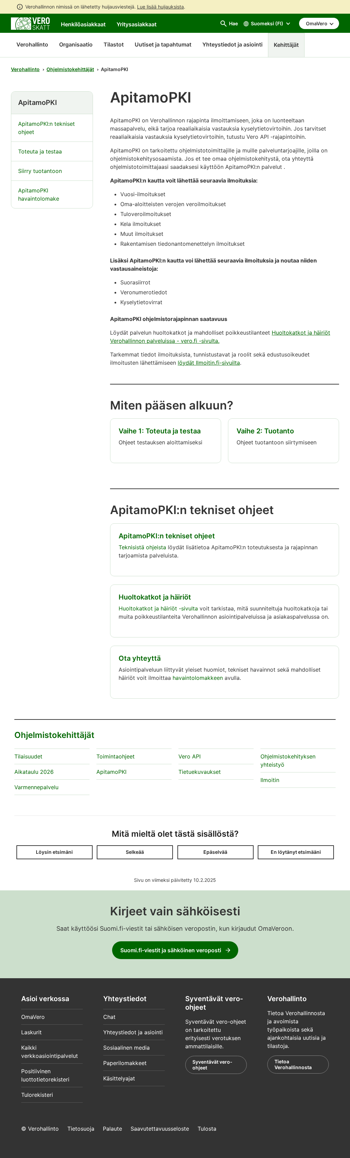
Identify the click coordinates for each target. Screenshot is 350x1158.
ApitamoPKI (111, 771)
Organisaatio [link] (76, 44)
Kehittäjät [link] (286, 44)
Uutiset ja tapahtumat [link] (163, 44)
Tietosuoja (80, 1128)
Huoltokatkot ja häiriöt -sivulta (158, 608)
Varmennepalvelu (36, 787)
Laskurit (31, 1032)
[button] (54, 852)
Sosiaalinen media (126, 1047)
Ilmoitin (269, 780)
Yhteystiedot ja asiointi (133, 1032)
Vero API (189, 756)
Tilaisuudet (28, 756)
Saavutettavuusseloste (160, 1128)
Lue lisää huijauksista (160, 7)
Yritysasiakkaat (137, 24)
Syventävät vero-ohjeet (212, 1065)
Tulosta (207, 1128)
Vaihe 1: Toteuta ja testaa (160, 431)
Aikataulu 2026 (34, 771)
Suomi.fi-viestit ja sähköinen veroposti (170, 950)
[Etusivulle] (30, 22)
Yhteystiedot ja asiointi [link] (232, 44)
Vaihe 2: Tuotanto (265, 431)
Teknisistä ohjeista (142, 547)
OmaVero (33, 1016)
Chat (109, 1016)
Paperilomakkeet (125, 1063)
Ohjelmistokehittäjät (70, 69)
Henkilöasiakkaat (83, 24)
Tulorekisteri (37, 1094)
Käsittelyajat (119, 1078)
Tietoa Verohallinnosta (293, 1065)
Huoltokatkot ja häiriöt (155, 597)
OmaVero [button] (317, 23)
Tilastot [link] (114, 44)
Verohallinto (32, 44)
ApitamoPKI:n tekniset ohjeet (167, 536)
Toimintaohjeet (115, 756)
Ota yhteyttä (140, 658)
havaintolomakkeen (198, 677)
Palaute (112, 1128)
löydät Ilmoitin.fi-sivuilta (209, 362)
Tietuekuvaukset (199, 771)
